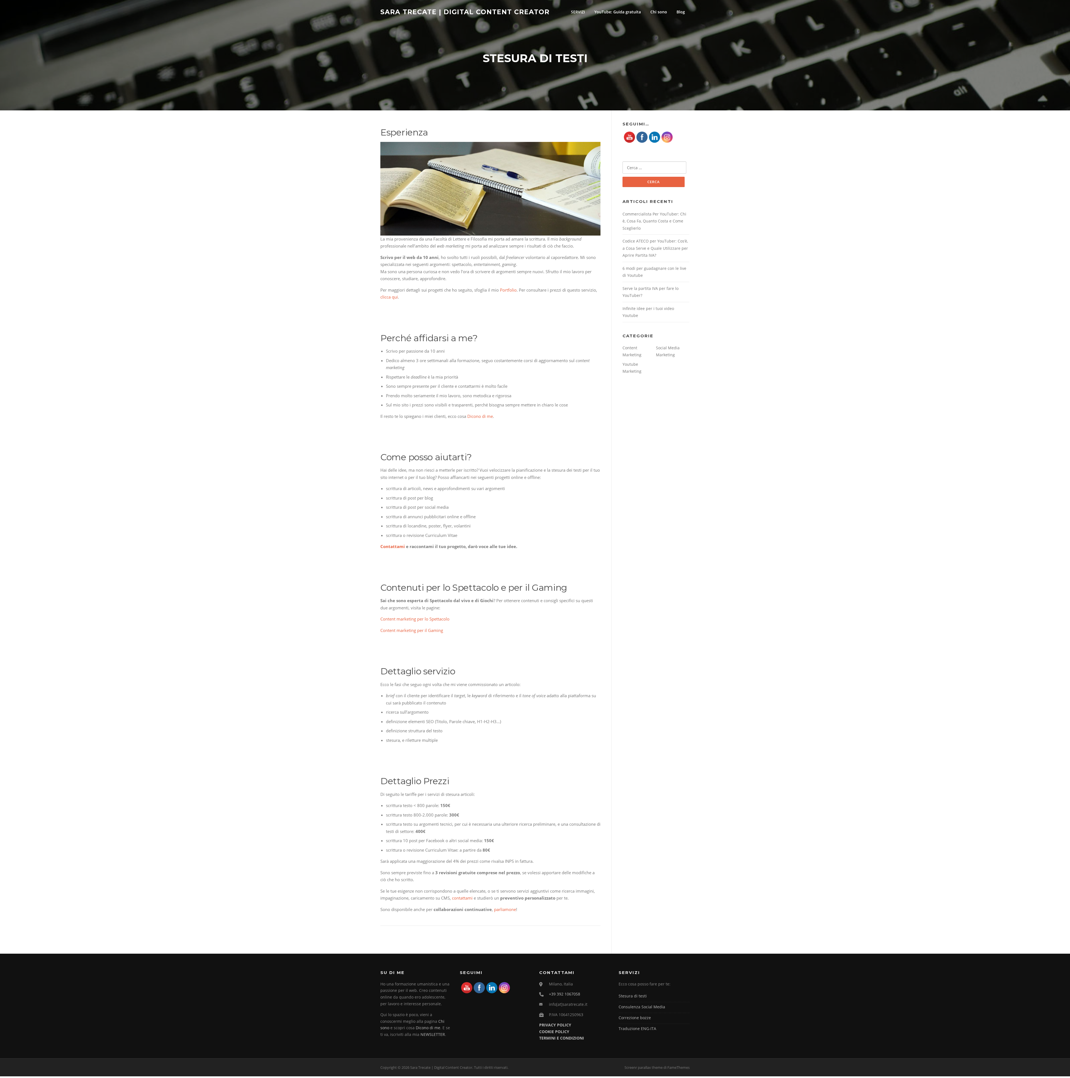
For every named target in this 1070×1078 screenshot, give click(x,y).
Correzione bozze (635, 1017)
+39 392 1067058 (564, 994)
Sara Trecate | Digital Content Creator (464, 12)
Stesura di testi (633, 996)
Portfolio (508, 290)
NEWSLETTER (432, 1034)
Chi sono (658, 11)
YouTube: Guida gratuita (617, 11)
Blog (681, 11)
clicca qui (389, 297)
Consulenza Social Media (642, 1006)
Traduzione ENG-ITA (637, 1028)
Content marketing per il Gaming (411, 630)
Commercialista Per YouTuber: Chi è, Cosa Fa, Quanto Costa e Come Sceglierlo (654, 221)
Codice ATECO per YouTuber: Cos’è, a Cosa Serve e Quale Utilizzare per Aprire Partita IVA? (655, 248)
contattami (462, 898)
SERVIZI (578, 11)
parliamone (505, 909)
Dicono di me (480, 416)
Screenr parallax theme (643, 1067)
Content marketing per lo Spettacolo (414, 619)
